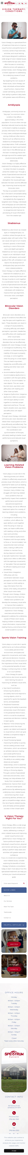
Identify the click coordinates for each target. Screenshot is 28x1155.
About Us (7, 895)
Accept (14, 1150)
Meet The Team (9, 906)
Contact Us (7, 918)
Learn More (14, 944)
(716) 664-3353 (14, 1130)
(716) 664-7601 (14, 1119)
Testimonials (7, 912)
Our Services (8, 901)
